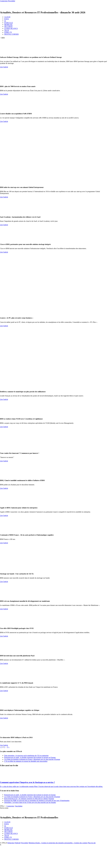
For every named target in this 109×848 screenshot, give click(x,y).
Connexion (10, 806)
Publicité (18, 843)
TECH (6, 30)
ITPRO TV (8, 32)
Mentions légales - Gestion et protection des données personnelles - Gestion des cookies (58, 843)
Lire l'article (4, 67)
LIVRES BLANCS (11, 28)
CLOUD (7, 17)
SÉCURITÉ (8, 26)
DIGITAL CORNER (11, 34)
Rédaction (10, 843)
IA (5, 21)
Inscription (18, 806)
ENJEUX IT (8, 23)
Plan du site (92, 843)
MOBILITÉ (8, 25)
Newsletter (24, 843)
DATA (6, 19)
